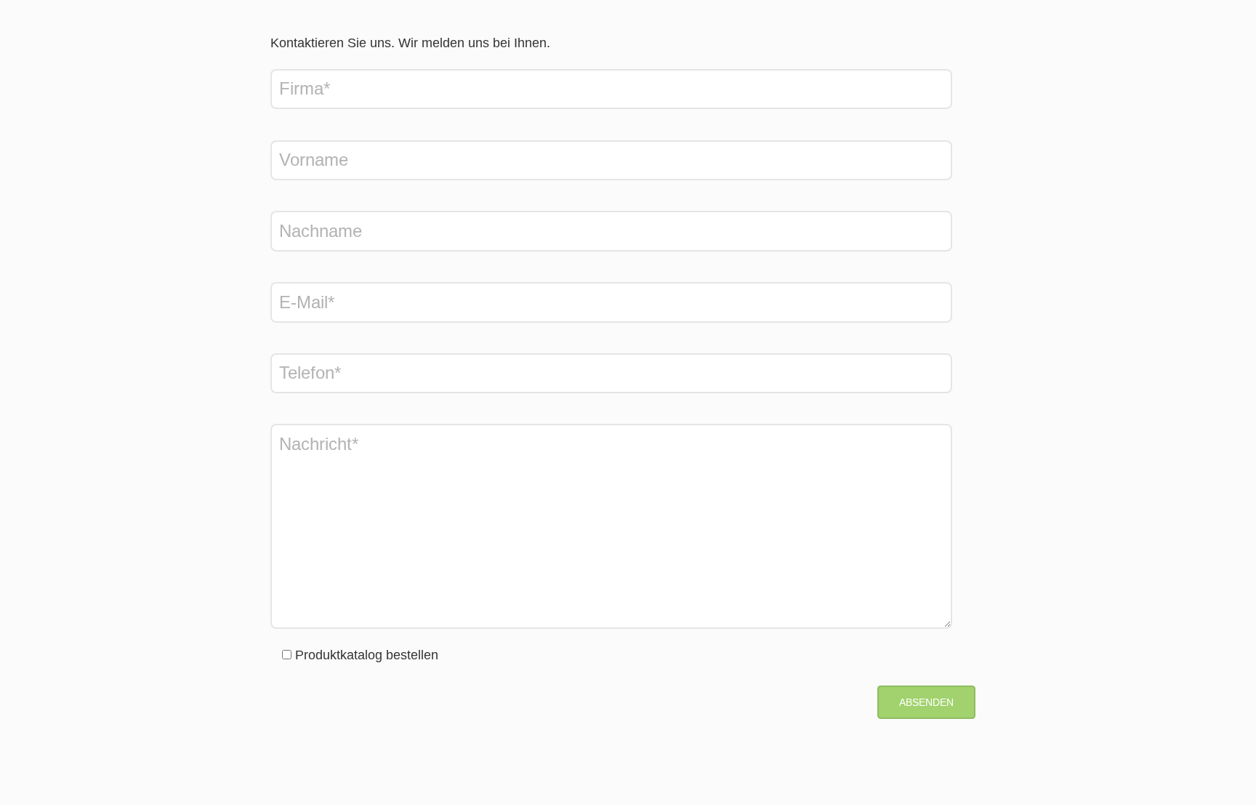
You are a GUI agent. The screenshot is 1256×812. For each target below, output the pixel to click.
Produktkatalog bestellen (366, 655)
